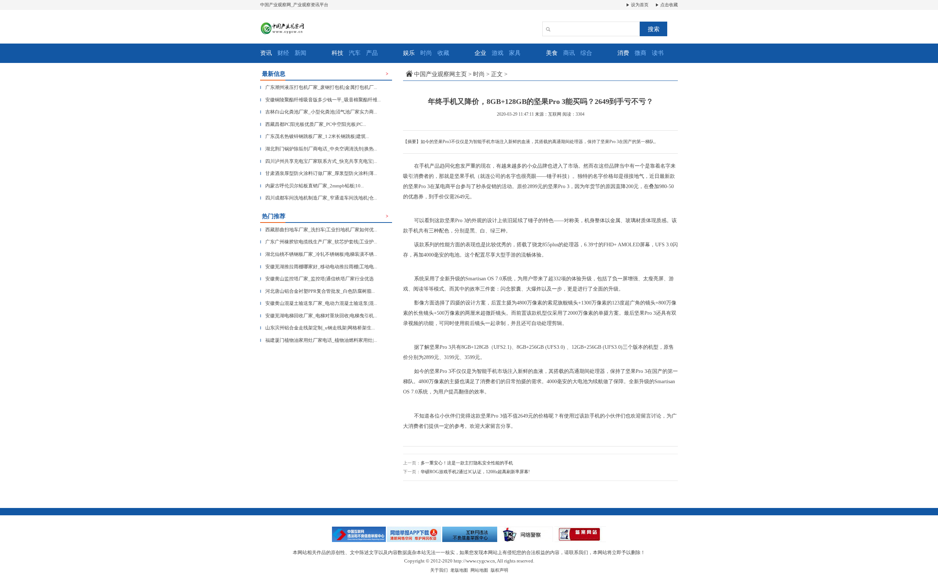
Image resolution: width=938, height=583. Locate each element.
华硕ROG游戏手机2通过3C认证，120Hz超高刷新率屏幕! (475, 471)
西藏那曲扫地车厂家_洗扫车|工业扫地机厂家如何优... (318, 229)
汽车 (355, 53)
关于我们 (439, 570)
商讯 (569, 53)
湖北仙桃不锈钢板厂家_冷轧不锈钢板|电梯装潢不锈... (318, 254)
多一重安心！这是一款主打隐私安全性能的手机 (467, 463)
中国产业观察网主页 (440, 74)
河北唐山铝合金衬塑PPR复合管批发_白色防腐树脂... (317, 291)
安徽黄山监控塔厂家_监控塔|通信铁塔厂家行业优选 (317, 278)
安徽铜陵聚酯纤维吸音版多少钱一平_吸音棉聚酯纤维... (320, 99)
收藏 (443, 53)
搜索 (654, 29)
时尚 (426, 53)
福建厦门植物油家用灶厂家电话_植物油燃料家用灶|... (318, 340)
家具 (515, 53)
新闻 (300, 53)
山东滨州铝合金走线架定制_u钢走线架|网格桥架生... (317, 327)
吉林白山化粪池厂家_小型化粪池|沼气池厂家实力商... (318, 112)
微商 (640, 53)
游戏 (497, 53)
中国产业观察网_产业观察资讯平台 (294, 4)
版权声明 (499, 570)
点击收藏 (668, 4)
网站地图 (479, 570)
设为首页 (639, 4)
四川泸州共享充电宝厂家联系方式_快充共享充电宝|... (318, 161)
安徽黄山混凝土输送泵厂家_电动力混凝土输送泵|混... (318, 303)
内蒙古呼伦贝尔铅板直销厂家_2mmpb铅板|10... (312, 185)
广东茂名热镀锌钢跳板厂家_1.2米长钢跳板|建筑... (314, 136)
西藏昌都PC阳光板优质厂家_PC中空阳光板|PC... (313, 124)
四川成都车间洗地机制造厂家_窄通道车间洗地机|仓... (318, 198)
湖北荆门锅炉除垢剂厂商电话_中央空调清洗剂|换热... (318, 149)
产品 (372, 53)
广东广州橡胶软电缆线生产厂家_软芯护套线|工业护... (318, 241)
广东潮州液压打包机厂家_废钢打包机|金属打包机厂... (318, 87)
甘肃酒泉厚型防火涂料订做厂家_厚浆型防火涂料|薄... (318, 173)
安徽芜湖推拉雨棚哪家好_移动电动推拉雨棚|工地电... (318, 266)
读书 (658, 53)
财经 (283, 53)
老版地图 (459, 570)
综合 (586, 53)
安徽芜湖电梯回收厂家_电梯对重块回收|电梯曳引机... (318, 315)
